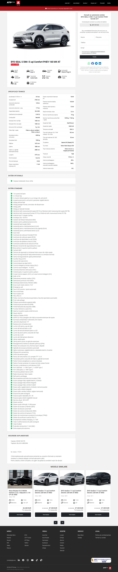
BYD (26, 535)
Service (85, 3)
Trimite (94, 56)
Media (109, 3)
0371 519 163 (95, 25)
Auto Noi (67, 3)
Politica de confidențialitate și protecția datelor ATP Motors (93, 52)
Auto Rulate (76, 3)
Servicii (62, 540)
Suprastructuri (46, 545)
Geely (8, 545)
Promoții (102, 3)
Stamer (27, 545)
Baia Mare (80, 535)
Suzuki (9, 540)
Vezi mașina (20, 514)
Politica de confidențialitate (103, 535)
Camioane (45, 540)
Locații (62, 535)
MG (8, 543)
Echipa (62, 537)
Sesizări (62, 550)
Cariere (62, 543)
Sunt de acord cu (93, 52)
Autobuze (45, 543)
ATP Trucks (28, 537)
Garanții (62, 548)
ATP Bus (27, 540)
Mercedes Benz (11, 535)
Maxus (9, 548)
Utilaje (44, 548)
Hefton (26, 543)
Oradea (80, 537)
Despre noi (93, 3)
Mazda (9, 537)
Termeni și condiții (100, 537)
